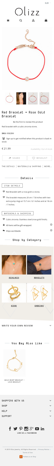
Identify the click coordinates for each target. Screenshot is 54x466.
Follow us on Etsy (29, 457)
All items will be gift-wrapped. (19, 225)
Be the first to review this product (28, 122)
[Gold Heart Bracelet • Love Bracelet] (14, 363)
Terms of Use (28, 453)
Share (16, 158)
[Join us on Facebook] (10, 429)
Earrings (39, 306)
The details (8, 166)
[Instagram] (26, 429)
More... (48, 166)
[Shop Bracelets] (39, 256)
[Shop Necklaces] (14, 256)
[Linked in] (42, 429)
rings (18, 201)
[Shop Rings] (14, 284)
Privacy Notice (43, 449)
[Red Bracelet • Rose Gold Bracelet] (9, 98)
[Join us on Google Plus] (32, 429)
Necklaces (14, 278)
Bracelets (39, 278)
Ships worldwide (13, 231)
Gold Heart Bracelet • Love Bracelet (14, 381)
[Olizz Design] (27, 11)
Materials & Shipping (29, 166)
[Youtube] (37, 429)
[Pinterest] (21, 429)
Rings (14, 306)
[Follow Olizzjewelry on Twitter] (15, 429)
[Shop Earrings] (39, 284)
